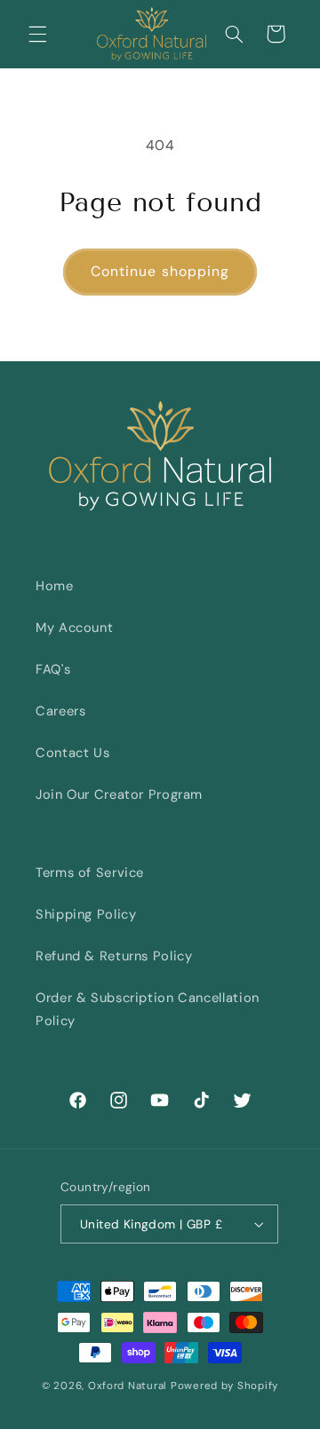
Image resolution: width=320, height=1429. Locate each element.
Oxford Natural (127, 1386)
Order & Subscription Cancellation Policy (148, 1009)
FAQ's (53, 669)
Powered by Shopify (224, 1386)
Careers (60, 711)
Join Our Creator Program (119, 794)
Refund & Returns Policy (114, 956)
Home (55, 586)
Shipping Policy (86, 914)
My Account (74, 627)
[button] (37, 33)
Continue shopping (160, 271)
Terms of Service (90, 872)
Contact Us (72, 753)
